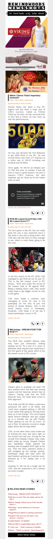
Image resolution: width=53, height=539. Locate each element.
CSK (15, 207)
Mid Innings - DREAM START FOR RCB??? (25, 494)
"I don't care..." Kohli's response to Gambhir (25, 527)
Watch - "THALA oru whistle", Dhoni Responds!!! (26, 530)
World (41, 13)
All (10, 13)
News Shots (19, 100)
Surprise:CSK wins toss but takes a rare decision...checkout (23, 517)
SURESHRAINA (22, 207)
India (34, 13)
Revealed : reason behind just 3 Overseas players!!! (24, 509)
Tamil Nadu (18, 13)
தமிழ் (28, 13)
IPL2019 (10, 207)
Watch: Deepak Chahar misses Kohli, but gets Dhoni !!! (26, 503)
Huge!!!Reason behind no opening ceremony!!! (26, 513)
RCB (28, 207)
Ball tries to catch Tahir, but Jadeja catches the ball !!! (26, 498)
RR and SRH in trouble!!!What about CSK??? (25, 524)
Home (12, 100)
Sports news (29, 100)
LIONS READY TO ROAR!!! (19, 521)
